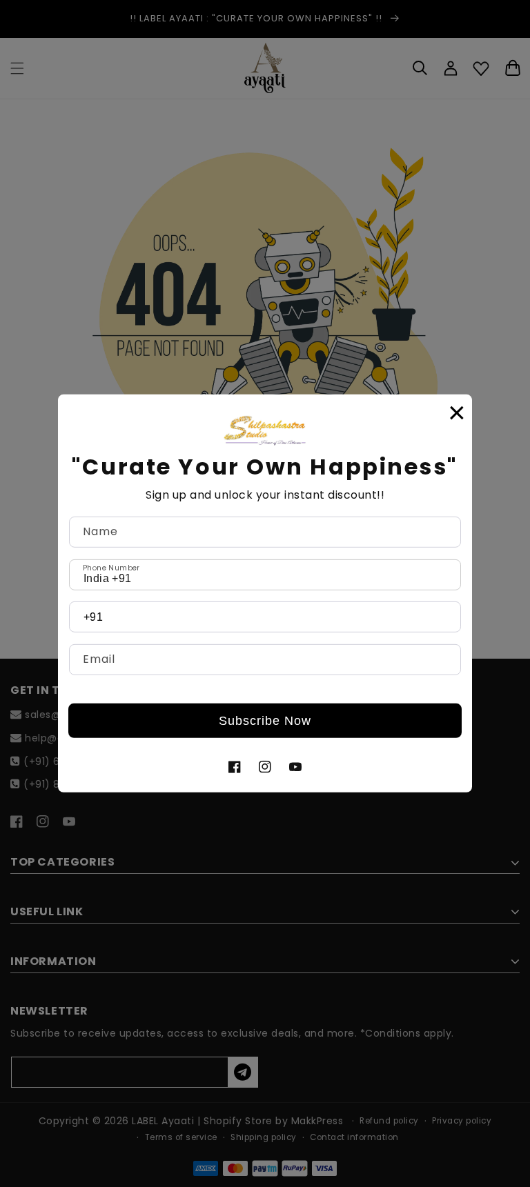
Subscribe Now (265, 721)
